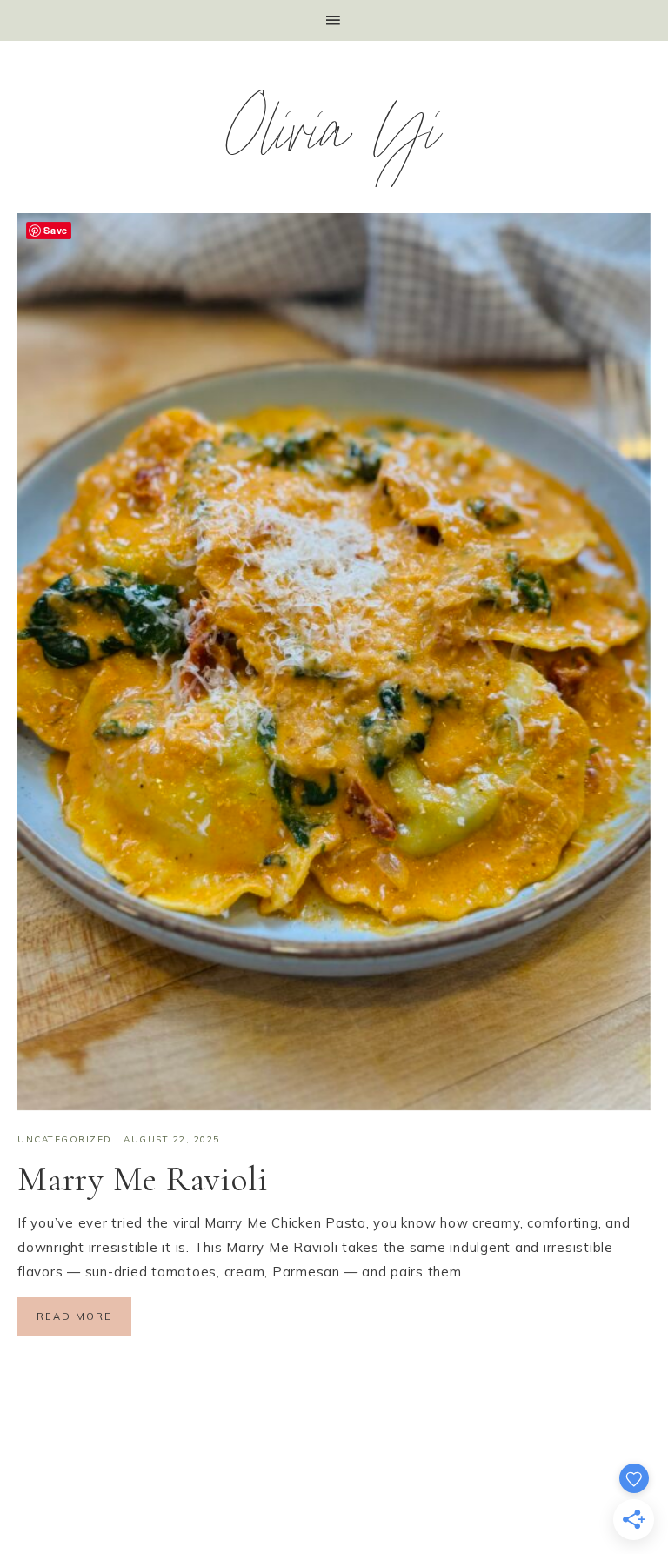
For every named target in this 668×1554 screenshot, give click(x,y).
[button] (334, 20)
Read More (74, 1316)
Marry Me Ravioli (143, 1179)
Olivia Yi (334, 139)
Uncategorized (64, 1139)
